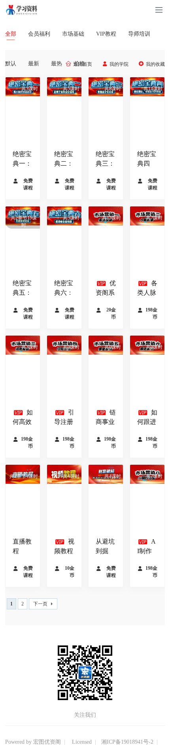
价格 (83, 64)
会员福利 (39, 34)
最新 (33, 64)
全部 (10, 34)
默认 (10, 64)
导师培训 (139, 34)
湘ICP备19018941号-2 (127, 742)
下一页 (40, 604)
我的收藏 (155, 64)
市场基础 (73, 34)
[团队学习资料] (22, 9)
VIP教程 (106, 34)
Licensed (82, 742)
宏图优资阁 (47, 742)
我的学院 (119, 64)
